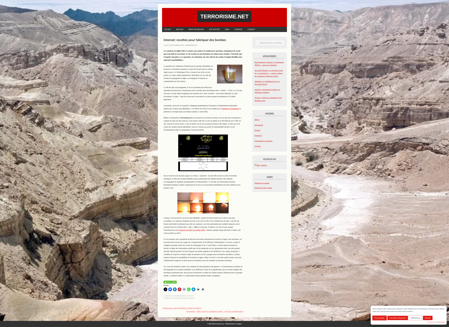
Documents (259, 125)
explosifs (183, 298)
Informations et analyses (184, 296)
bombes (176, 298)
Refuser (428, 318)
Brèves (257, 120)
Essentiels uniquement (397, 318)
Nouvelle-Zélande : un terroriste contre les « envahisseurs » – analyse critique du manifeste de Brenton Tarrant (269, 73)
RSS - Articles (261, 165)
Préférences (415, 318)
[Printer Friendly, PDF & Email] (170, 282)
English (257, 130)
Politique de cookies (262, 183)
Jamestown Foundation (230, 109)
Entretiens (258, 136)
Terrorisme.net (224, 16)
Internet (191, 298)
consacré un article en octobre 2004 (192, 230)
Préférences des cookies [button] (263, 188)
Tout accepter (379, 318)
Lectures (258, 146)
